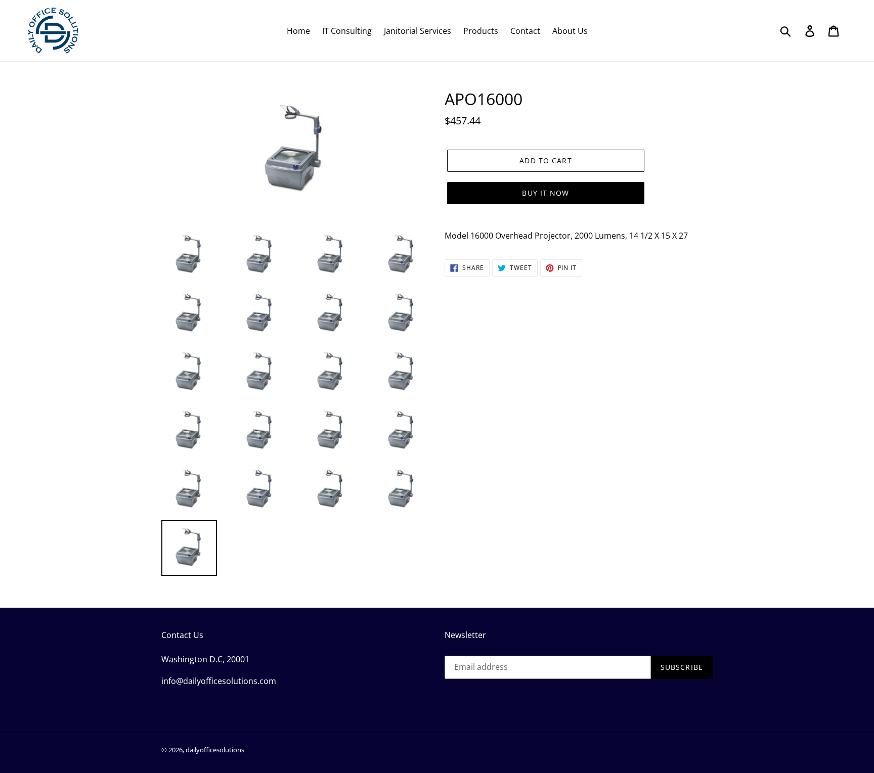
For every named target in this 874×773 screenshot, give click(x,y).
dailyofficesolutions (215, 749)
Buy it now (545, 193)
